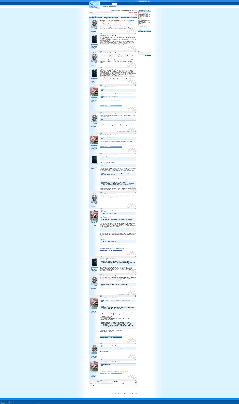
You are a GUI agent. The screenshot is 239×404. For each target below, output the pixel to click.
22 (115, 134)
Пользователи (121, 10)
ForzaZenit (94, 86)
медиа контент (120, 3)
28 (115, 297)
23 (115, 154)
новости (109, 3)
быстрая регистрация (143, 1)
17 (115, 35)
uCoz (6, 402)
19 (115, 69)
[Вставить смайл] (140, 51)
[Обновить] (139, 51)
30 (115, 361)
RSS (136, 10)
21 (115, 113)
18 (115, 52)
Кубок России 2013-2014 (113, 14)
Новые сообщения (112, 6)
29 (115, 345)
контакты (38, 401)
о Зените (126, 3)
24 (115, 193)
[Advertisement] (112, 390)
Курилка (103, 14)
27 (115, 275)
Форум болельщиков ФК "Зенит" (95, 14)
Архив (107, 14)
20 (115, 86)
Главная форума (105, 6)
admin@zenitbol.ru (43, 402)
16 (116, 18)
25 (115, 210)
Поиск (133, 10)
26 (115, 258)
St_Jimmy (98, 13)
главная (104, 3)
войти (149, 1)
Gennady (12, 402)
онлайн (131, 3)
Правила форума (128, 10)
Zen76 (94, 18)
